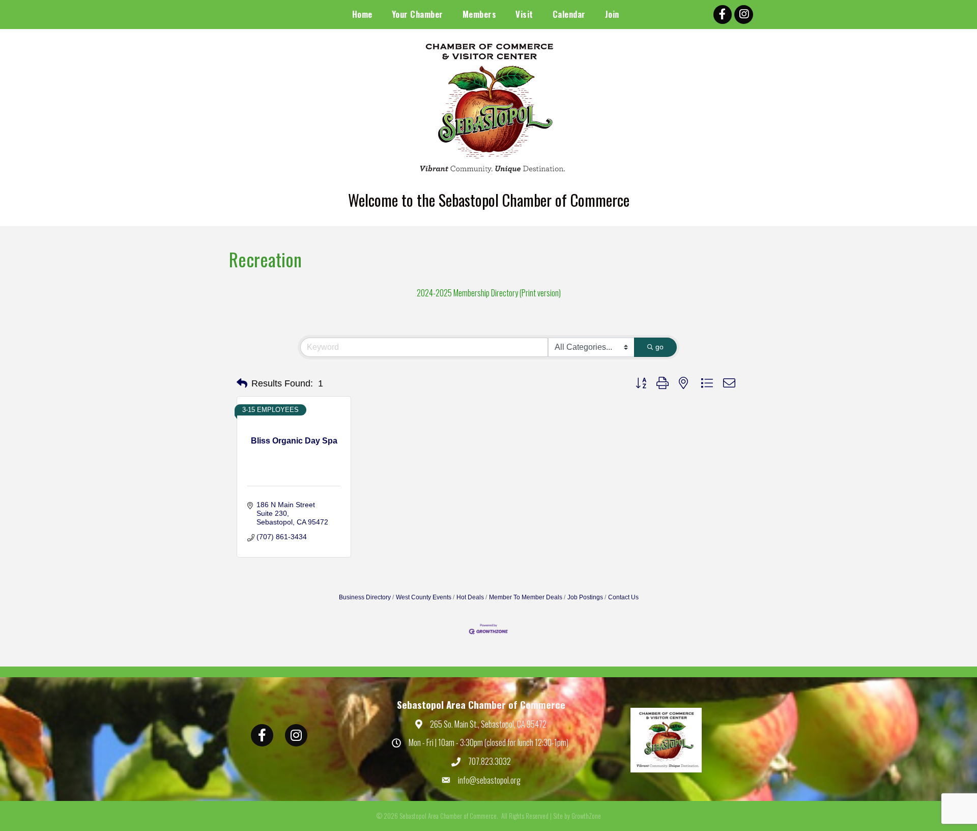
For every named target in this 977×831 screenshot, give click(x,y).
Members (480, 14)
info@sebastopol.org (489, 780)
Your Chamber (417, 14)
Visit (524, 14)
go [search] (659, 347)
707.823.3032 (489, 761)
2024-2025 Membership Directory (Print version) (489, 293)
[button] (242, 383)
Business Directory (365, 597)
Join (612, 14)
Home (362, 14)
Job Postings (585, 597)
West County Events (423, 597)
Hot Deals (470, 597)
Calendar (569, 14)
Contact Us (623, 597)
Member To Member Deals (525, 597)
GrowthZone (586, 816)
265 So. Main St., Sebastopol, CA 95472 (488, 724)
